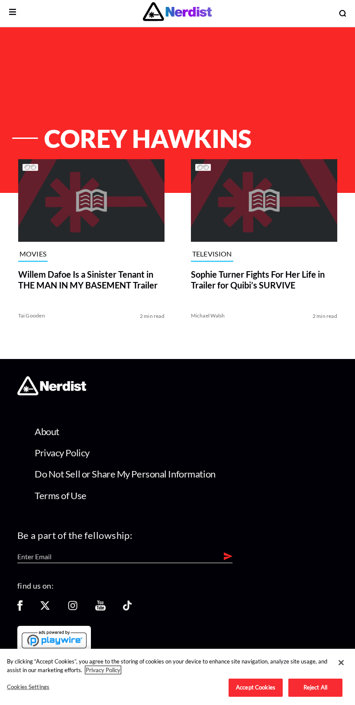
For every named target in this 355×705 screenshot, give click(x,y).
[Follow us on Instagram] (73, 608)
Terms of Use (61, 495)
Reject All (315, 687)
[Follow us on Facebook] (20, 608)
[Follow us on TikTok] (127, 608)
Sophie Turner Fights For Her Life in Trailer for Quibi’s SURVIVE (258, 279)
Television (212, 254)
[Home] (51, 393)
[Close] (341, 662)
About (47, 431)
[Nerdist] (177, 13)
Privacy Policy (62, 452)
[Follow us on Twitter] (45, 608)
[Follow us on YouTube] (100, 608)
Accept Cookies (255, 687)
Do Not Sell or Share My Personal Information (125, 474)
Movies (32, 254)
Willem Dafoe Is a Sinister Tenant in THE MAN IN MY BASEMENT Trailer (87, 279)
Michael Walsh (208, 315)
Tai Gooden (31, 315)
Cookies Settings (28, 686)
